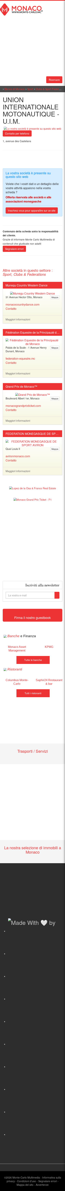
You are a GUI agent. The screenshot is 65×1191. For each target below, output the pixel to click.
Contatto (11, 308)
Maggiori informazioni (18, 319)
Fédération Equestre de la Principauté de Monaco (32, 332)
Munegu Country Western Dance (26, 285)
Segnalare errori (14, 249)
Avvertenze (42, 1184)
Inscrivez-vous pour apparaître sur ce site (31, 210)
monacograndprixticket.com (23, 406)
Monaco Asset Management (17, 648)
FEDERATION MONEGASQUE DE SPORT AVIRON (32, 433)
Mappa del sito (25, 1184)
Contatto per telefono (17, 133)
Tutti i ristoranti (33, 693)
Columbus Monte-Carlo (17, 682)
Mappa (54, 297)
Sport (30, 89)
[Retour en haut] (56, 1183)
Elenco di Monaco (14, 89)
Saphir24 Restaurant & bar (49, 682)
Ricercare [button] (54, 80)
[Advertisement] (32, 541)
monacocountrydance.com (22, 304)
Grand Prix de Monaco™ (21, 386)
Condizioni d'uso (26, 1181)
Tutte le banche (33, 660)
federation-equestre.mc (20, 358)
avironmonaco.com (18, 456)
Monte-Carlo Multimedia (26, 1177)
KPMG (49, 646)
